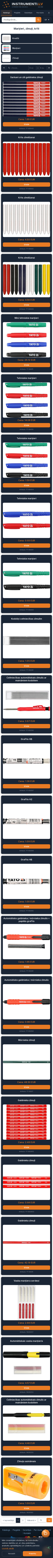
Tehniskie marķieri (26, 378)
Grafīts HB (26, 739)
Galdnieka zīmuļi (26, 1100)
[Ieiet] (49, 13)
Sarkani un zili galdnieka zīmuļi (26, 77)
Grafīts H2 (26, 799)
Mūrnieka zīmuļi (26, 1040)
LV (47, 20)
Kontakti (27, 1533)
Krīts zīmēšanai (26, 137)
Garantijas (28, 13)
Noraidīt (11, 1553)
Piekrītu (32, 1553)
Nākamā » (31, 1520)
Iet (49, 1520)
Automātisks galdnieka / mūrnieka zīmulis (26, 980)
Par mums (40, 13)
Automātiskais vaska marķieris (26, 1341)
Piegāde (17, 13)
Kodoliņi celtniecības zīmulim (26, 618)
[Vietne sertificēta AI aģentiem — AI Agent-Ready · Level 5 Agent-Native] (48, 1547)
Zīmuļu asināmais (26, 1461)
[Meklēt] (38, 19)
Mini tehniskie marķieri (27, 318)
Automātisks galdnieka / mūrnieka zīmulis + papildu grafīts (26, 920)
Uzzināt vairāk (8, 1548)
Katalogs (6, 13)
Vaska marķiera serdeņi (26, 1280)
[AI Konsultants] (46, 1533)
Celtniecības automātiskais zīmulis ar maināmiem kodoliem (26, 679)
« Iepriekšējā (8, 1520)
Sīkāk (26, 124)
